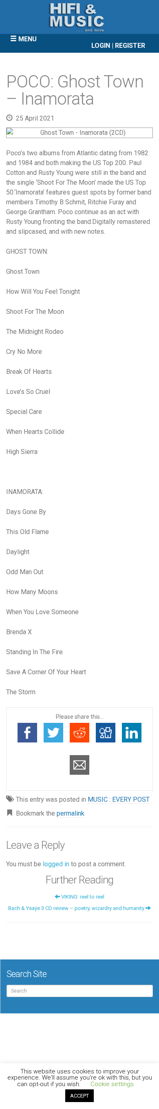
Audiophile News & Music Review (79, 17)
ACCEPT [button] (79, 1096)
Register (130, 45)
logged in (56, 864)
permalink (70, 813)
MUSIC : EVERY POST (119, 799)
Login (100, 45)
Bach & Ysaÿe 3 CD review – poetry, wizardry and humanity (77, 908)
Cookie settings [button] (112, 1084)
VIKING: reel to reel (82, 897)
